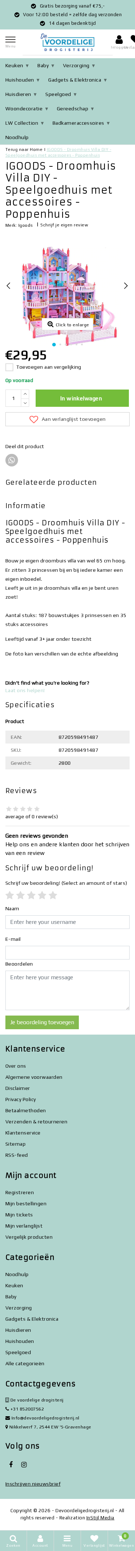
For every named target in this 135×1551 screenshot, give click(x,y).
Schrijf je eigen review (64, 224)
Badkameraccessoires (78, 123)
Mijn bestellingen (25, 1203)
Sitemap (15, 1144)
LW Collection (21, 123)
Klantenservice (23, 1133)
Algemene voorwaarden (34, 1077)
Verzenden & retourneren (36, 1121)
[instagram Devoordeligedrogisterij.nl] (23, 1465)
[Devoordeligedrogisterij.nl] (68, 42)
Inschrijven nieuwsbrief (32, 1484)
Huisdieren (18, 94)
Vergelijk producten (29, 1237)
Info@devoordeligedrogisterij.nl (46, 1418)
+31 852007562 (26, 1409)
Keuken (14, 65)
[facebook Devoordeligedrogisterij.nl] (10, 1465)
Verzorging (76, 65)
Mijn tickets (19, 1215)
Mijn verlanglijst (23, 1226)
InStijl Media (100, 1517)
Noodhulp (17, 137)
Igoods (25, 225)
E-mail (13, 939)
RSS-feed (16, 1155)
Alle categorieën (25, 1363)
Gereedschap (72, 108)
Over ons (15, 1066)
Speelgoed (58, 94)
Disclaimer (17, 1088)
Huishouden (19, 80)
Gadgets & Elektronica (74, 80)
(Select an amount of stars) (66, 883)
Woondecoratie (23, 108)
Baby (43, 65)
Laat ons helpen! (25, 690)
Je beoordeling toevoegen (42, 1022)
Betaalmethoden (25, 1110)
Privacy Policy (20, 1099)
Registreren (19, 1192)
